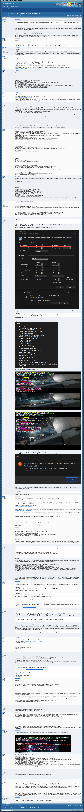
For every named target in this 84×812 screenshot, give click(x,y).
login (71, 15)
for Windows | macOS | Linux (9, 9)
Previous (7, 15)
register (74, 15)
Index (6, 0)
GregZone (4, 19)
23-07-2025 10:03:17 (17, 712)
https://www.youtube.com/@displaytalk (21, 90)
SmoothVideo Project (8, 3)
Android (23, 8)
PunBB (73, 810)
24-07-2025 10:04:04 (17, 797)
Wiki (3, 0)
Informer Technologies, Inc (78, 810)
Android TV (27, 8)
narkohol (4, 217)
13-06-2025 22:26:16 (17, 176)
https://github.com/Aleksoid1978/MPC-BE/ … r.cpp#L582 (23, 623)
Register (20, 0)
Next (20, 15)
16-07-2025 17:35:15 (17, 581)
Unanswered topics (78, 6)
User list (11, 0)
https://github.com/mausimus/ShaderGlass (29, 607)
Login (24, 0)
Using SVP (13, 13)
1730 (6, 641)
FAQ (6, 10)
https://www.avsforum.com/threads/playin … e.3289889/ (23, 68)
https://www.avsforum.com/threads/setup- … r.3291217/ (23, 64)
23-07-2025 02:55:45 (17, 678)
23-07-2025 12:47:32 (17, 754)
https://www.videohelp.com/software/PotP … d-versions (33, 641)
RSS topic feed (78, 17)
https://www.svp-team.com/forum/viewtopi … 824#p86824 (23, 506)
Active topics (71, 6)
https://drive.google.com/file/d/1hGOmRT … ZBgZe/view (58, 613)
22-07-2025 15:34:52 (17, 637)
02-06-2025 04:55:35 (17, 19)
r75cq (3, 38)
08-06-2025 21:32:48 (17, 47)
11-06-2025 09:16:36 (17, 70)
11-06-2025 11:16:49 (17, 92)
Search (15, 0)
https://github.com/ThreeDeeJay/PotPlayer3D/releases (23, 97)
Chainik (3, 637)
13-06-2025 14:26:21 (17, 129)
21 (5, 221)
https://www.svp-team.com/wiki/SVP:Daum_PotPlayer (23, 510)
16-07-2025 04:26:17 (17, 201)
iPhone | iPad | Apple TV (13, 8)
